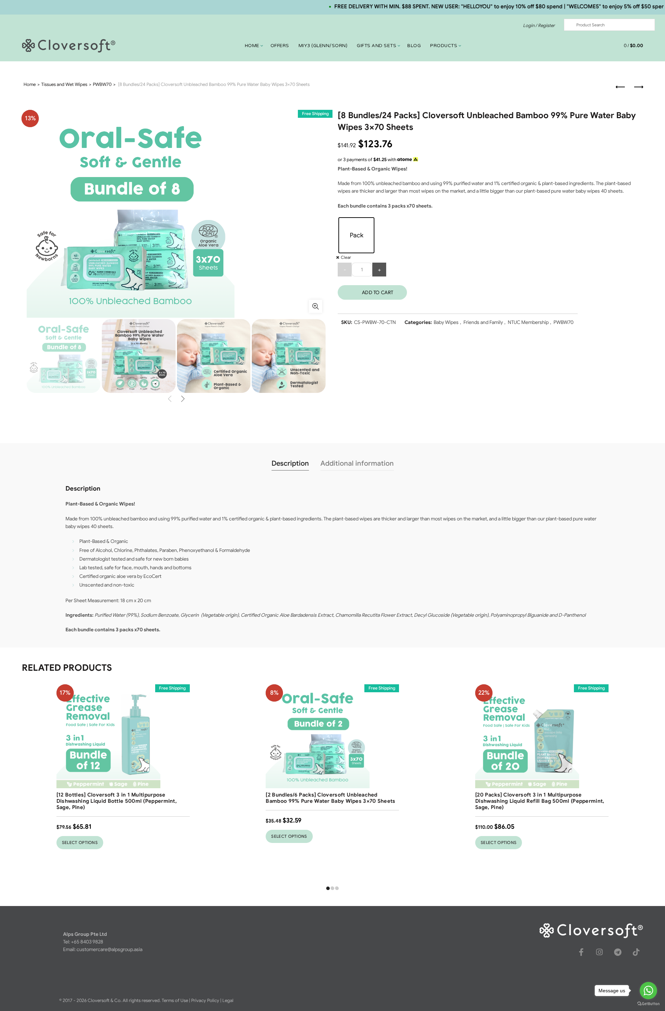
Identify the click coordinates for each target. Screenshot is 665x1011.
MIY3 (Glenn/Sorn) (323, 46)
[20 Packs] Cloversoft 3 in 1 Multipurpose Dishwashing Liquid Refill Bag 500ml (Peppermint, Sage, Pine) (539, 801)
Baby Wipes (446, 322)
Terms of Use (175, 1000)
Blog (414, 46)
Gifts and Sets (376, 46)
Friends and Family (483, 322)
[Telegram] (618, 952)
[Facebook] (581, 952)
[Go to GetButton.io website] (648, 1004)
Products (443, 46)
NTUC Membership (528, 322)
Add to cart (377, 292)
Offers (280, 46)
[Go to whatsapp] (648, 990)
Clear (346, 257)
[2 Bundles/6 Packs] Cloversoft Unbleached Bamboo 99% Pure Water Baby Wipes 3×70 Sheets (330, 798)
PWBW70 (102, 84)
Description (290, 463)
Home (252, 46)
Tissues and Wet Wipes (64, 84)
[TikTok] (636, 952)
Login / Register (539, 25)
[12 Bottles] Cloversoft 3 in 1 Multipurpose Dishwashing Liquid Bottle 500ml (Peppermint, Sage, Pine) (116, 801)
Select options (80, 842)
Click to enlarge (315, 306)
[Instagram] (599, 952)
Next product (638, 87)
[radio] (356, 235)
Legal (227, 1000)
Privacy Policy (205, 1000)
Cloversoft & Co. (105, 1000)
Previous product (620, 87)
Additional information (357, 463)
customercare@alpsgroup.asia (109, 949)
